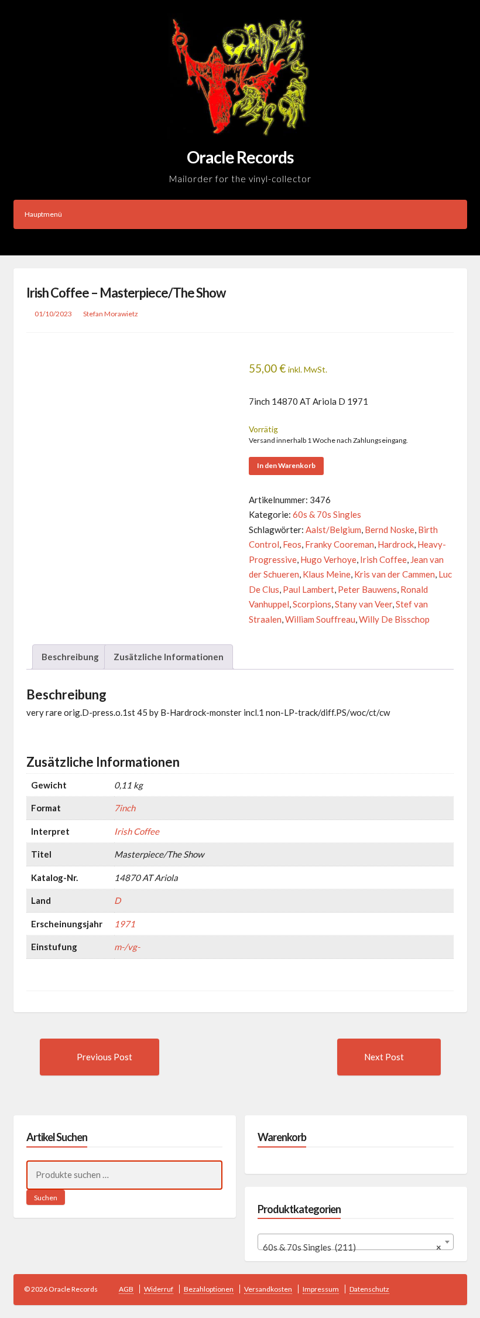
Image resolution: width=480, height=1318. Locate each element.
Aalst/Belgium (333, 529)
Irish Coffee (383, 559)
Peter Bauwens (367, 589)
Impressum (321, 1289)
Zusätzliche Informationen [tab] (169, 656)
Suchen (45, 1197)
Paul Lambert (308, 589)
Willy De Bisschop (394, 619)
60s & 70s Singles (327, 514)
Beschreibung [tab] (70, 656)
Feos (292, 544)
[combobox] (356, 1242)
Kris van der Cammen (394, 574)
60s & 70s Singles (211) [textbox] (352, 1247)
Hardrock (396, 544)
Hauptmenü (43, 214)
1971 (124, 923)
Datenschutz (369, 1289)
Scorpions (312, 604)
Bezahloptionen (209, 1289)
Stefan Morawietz (110, 313)
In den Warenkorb (286, 465)
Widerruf (158, 1289)
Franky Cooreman (339, 544)
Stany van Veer (363, 604)
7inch (124, 808)
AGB (126, 1289)
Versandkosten (268, 1289)
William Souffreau (320, 619)
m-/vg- (127, 946)
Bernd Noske (389, 529)
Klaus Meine (327, 574)
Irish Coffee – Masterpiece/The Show (125, 293)
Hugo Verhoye (328, 559)
